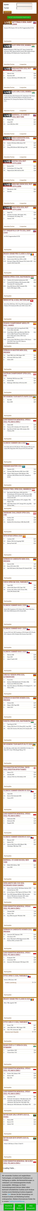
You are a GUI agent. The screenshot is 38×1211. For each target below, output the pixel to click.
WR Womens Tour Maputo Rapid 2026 (17, 397)
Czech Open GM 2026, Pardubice (15, 582)
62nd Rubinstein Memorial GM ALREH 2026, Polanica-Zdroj (18, 1162)
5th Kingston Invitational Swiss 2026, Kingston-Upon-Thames (16, 768)
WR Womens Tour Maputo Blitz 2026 (17, 744)
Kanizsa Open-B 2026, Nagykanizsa (16, 721)
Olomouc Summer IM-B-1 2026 (14, 628)
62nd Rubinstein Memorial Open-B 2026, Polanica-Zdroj (16, 907)
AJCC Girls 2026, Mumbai (21, 92)
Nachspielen (7, 41)
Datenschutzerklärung (16, 1201)
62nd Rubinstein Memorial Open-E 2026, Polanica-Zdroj (16, 815)
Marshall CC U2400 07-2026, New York (21, 116)
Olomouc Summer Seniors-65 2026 (16, 837)
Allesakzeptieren (31, 1207)
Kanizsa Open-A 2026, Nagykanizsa (16, 277)
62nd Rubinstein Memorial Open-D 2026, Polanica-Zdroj (16, 1069)
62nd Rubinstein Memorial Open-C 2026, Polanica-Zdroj (16, 954)
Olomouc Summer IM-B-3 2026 (14, 652)
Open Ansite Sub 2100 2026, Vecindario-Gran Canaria (13, 884)
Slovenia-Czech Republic (12, 1032)
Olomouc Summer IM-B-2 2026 (14, 605)
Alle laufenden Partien (19, 17)
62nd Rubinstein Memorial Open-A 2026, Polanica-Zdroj (16, 421)
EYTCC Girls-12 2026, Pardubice (15, 1022)
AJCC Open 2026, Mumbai (21, 45)
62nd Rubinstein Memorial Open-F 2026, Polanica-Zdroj (16, 1093)
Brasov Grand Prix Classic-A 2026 (16, 254)
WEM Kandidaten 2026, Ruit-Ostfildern (21, 139)
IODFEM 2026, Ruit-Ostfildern (19, 162)
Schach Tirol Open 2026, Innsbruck (17, 489)
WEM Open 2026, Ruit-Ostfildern (20, 208)
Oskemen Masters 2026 (12, 466)
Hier (9, 1194)
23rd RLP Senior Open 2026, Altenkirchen (14, 676)
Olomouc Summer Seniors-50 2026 (16, 790)
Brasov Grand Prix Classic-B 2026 (16, 999)
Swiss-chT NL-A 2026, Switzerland (16, 300)
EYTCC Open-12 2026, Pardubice (15, 976)
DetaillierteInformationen (9, 1207)
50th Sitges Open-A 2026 (12, 536)
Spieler (6, 4)
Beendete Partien (9, 64)
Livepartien (23, 64)
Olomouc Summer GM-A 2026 (14, 443)
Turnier (6, 8)
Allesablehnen (20, 1207)
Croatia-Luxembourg (10, 982)
